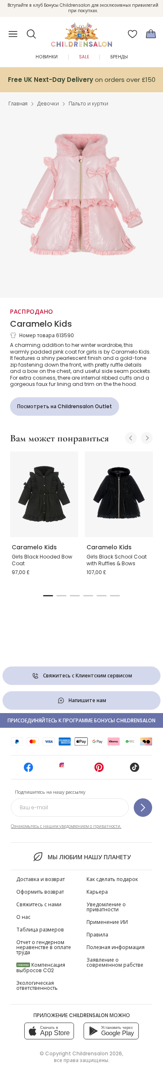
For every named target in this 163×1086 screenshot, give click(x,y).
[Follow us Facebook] (28, 770)
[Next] (147, 438)
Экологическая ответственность (37, 985)
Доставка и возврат (40, 879)
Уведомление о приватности (106, 907)
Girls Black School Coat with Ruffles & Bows (117, 560)
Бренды (119, 57)
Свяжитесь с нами (38, 904)
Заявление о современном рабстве (115, 962)
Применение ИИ (107, 922)
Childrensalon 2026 (97, 1053)
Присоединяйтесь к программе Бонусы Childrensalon (81, 720)
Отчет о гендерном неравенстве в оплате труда (43, 947)
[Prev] (131, 438)
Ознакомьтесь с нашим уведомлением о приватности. (66, 826)
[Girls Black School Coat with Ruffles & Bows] (119, 494)
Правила (97, 934)
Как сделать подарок (112, 879)
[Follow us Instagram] (64, 770)
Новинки (47, 57)
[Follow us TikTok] (134, 770)
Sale (84, 57)
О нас (23, 917)
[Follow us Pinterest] (99, 770)
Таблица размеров (40, 929)
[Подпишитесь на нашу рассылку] (143, 807)
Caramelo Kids (41, 324)
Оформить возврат (40, 891)
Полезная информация (116, 947)
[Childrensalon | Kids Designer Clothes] (81, 31)
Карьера (97, 891)
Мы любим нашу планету (89, 857)
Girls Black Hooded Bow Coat (42, 560)
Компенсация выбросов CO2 (40, 967)
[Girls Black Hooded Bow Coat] (44, 494)
